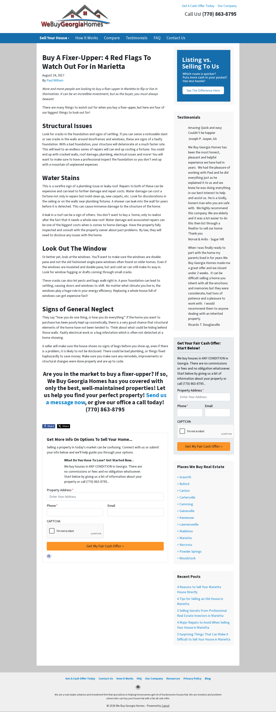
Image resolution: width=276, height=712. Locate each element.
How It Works (86, 38)
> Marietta (184, 538)
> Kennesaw (185, 517)
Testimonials (136, 38)
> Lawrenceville (187, 524)
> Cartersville (186, 497)
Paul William (55, 80)
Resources (173, 679)
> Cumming (185, 504)
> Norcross (184, 544)
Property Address (60, 490)
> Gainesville (185, 511)
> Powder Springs (189, 551)
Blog (208, 679)
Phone (52, 505)
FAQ (157, 38)
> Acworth (184, 477)
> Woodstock (186, 558)
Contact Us (176, 38)
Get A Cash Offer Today (198, 6)
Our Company (227, 6)
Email (111, 505)
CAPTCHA (53, 521)
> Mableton (185, 531)
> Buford (183, 484)
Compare (112, 38)
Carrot (166, 706)
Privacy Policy (192, 679)
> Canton (183, 490)
